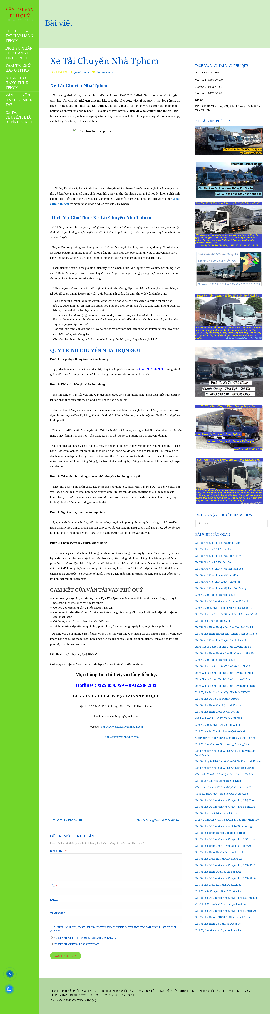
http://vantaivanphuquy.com (122, 736)
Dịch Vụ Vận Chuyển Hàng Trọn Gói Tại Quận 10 (223, 607)
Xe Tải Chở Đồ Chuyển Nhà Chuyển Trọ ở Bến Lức (225, 806)
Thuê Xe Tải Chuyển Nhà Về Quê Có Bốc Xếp (221, 793)
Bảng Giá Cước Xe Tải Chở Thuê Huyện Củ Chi (222, 679)
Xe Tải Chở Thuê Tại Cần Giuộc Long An (218, 858)
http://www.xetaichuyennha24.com (122, 726)
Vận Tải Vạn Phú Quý (20, 12)
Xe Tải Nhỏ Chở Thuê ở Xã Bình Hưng (217, 542)
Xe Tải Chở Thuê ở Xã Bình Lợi (213, 549)
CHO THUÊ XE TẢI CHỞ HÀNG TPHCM (19, 36)
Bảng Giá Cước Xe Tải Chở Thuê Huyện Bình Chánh (225, 685)
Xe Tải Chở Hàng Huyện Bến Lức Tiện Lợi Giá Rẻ (224, 627)
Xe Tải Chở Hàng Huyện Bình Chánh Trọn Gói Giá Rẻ (226, 633)
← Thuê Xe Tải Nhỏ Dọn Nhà (67, 820)
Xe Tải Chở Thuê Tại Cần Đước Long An (218, 884)
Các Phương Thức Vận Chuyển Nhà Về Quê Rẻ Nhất (225, 737)
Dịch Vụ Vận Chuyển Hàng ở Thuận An (218, 891)
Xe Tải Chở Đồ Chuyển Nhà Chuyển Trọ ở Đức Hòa (225, 839)
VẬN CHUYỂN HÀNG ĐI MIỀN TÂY (19, 100)
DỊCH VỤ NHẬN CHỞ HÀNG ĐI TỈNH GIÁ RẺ (19, 53)
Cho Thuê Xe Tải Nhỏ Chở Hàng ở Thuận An (221, 904)
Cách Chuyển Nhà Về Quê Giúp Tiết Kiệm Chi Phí (224, 787)
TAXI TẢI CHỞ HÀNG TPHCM (18, 67)
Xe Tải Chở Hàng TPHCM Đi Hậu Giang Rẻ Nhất (223, 917)
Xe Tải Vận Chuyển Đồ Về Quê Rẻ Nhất (218, 780)
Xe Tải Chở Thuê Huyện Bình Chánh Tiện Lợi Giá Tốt (226, 614)
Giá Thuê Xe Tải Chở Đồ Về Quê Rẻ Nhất (219, 718)
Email (55, 899)
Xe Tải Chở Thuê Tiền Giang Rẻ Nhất (217, 813)
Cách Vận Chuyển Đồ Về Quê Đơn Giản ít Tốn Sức (224, 774)
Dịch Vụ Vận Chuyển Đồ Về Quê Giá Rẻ (217, 724)
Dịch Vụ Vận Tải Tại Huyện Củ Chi (215, 594)
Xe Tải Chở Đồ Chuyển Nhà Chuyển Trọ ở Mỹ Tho (224, 800)
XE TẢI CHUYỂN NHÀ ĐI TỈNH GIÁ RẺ (19, 117)
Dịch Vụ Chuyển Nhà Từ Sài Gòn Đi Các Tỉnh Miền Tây (227, 819)
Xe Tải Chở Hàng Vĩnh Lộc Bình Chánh (218, 705)
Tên (53, 885)
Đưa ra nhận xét (106, 72)
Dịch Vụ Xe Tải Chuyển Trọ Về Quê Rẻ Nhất (220, 731)
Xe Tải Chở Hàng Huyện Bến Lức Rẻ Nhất (220, 852)
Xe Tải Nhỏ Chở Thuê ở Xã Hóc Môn (216, 575)
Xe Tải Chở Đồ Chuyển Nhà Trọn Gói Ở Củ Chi (222, 601)
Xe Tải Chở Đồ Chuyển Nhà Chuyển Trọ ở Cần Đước (226, 865)
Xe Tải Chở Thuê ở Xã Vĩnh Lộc (213, 562)
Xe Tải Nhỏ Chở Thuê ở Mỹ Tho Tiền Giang (220, 588)
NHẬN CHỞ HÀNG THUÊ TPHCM (16, 83)
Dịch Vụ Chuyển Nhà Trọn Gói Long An (218, 930)
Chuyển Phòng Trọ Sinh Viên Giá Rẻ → (159, 820)
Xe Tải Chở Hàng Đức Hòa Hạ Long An (218, 871)
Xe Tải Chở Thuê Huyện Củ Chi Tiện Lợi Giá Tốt (223, 666)
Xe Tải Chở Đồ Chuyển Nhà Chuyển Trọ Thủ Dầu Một (226, 897)
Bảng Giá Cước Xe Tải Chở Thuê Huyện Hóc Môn (224, 672)
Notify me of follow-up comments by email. (85, 937)
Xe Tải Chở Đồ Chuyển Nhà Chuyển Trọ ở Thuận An (226, 910)
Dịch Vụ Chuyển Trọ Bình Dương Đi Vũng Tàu (222, 744)
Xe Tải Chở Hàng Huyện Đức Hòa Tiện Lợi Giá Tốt (225, 653)
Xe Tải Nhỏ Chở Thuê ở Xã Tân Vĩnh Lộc (219, 568)
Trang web (57, 913)
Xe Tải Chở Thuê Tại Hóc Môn (213, 620)
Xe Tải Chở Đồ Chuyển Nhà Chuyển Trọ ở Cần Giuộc (226, 878)
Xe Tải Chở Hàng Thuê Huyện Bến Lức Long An (223, 845)
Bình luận (58, 851)
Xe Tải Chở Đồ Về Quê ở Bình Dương (217, 698)
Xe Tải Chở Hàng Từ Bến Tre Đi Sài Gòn (218, 923)
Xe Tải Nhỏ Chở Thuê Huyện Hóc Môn (217, 581)
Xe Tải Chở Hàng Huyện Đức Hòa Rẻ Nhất (220, 832)
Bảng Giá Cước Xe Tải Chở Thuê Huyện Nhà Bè (223, 646)
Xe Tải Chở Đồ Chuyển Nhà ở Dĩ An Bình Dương (223, 826)
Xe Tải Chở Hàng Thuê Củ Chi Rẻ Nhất (217, 711)
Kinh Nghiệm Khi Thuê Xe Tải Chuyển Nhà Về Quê (225, 767)
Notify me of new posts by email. (77, 944)
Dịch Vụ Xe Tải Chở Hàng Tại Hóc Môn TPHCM (222, 692)
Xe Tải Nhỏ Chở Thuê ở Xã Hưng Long (218, 555)
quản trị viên (81, 72)
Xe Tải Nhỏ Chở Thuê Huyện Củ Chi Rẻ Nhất (221, 640)
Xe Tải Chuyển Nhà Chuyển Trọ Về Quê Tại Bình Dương (228, 761)
